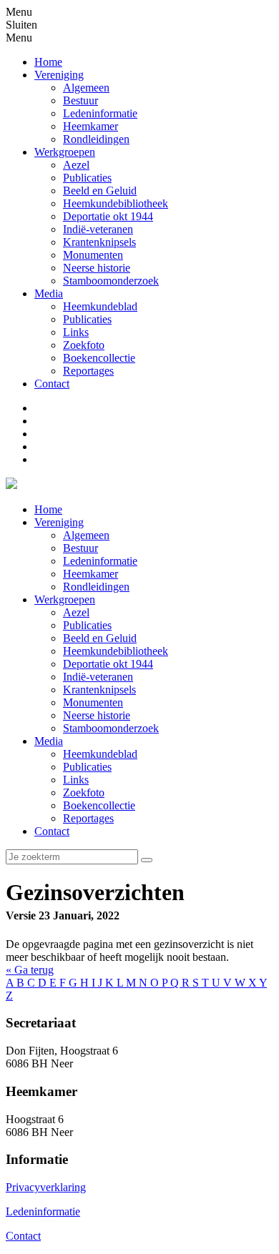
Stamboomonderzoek (111, 728)
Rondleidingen (96, 587)
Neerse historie (96, 715)
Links (76, 780)
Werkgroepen (64, 599)
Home (48, 509)
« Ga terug (30, 970)
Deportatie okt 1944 (108, 664)
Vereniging (59, 522)
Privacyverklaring (46, 1187)
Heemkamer (90, 574)
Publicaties (87, 625)
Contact (51, 831)
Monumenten (93, 702)
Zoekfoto (83, 792)
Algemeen (86, 535)
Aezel (76, 612)
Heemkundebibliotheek (115, 651)
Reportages (88, 818)
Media (48, 741)
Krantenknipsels (99, 689)
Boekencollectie (99, 805)
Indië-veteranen (98, 677)
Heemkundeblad (100, 754)
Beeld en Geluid (100, 638)
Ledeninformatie (100, 561)
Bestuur (80, 548)
